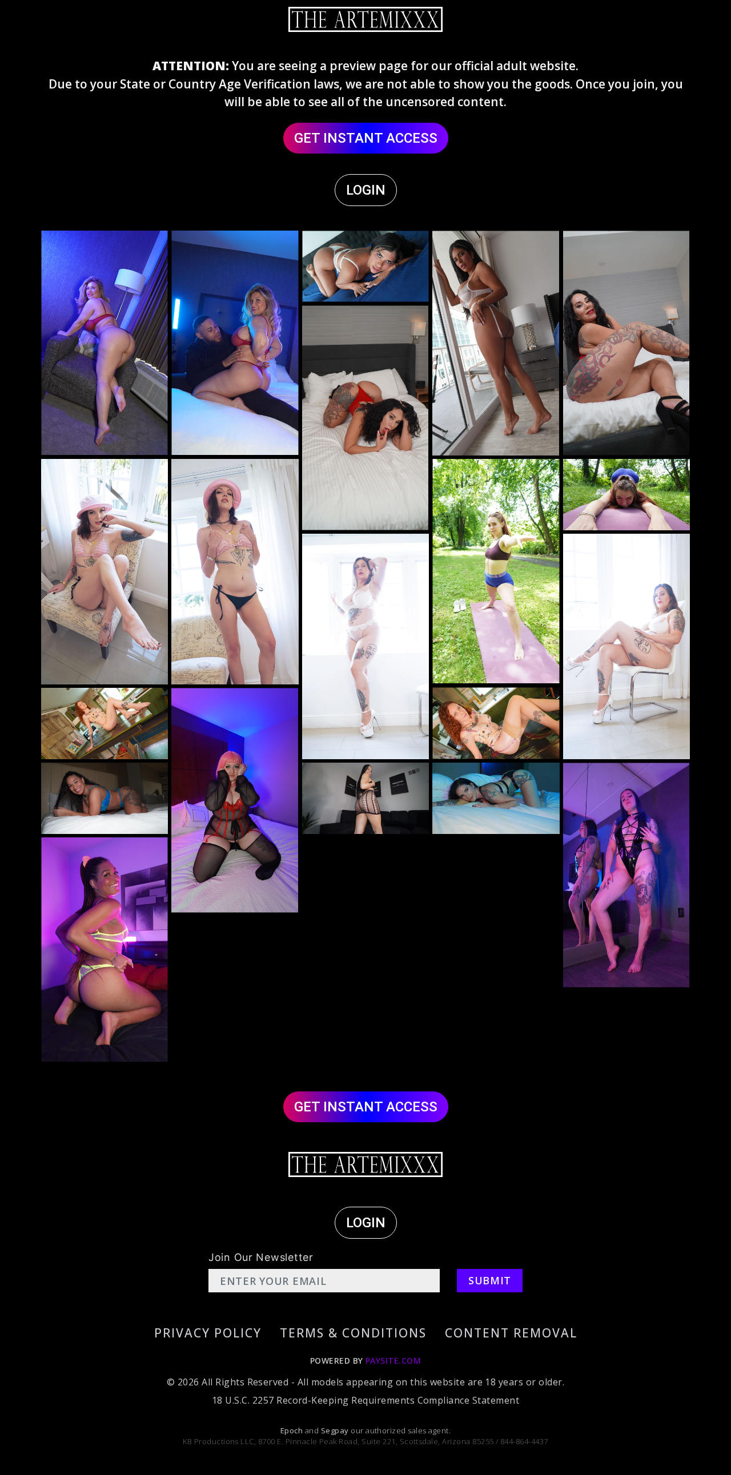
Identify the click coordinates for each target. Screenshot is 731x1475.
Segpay (336, 1430)
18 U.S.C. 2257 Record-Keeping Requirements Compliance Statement (365, 1400)
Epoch (292, 1430)
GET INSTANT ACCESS (365, 138)
